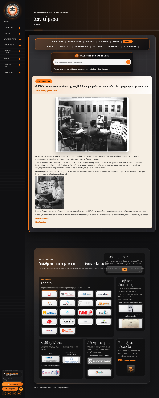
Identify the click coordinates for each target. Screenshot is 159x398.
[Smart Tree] (85, 321)
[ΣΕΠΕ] (50, 359)
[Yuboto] (67, 330)
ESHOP (6, 58)
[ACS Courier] (67, 294)
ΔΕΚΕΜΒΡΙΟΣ (130, 47)
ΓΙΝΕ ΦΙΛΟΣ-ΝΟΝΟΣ (8, 52)
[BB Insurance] (85, 294)
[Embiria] (49, 303)
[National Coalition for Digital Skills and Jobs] (50, 373)
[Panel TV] (85, 312)
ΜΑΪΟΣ (116, 42)
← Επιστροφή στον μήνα (46, 91)
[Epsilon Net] (67, 303)
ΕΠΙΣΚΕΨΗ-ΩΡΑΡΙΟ (7, 65)
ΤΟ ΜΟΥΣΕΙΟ (8, 27)
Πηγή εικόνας (41, 222)
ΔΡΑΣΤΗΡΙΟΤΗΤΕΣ (9, 39)
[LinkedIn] (9, 393)
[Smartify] (67, 321)
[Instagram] (14, 393)
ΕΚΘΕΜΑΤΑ (7, 33)
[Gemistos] (85, 303)
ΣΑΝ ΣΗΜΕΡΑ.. (9, 72)
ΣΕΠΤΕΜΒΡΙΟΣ (81, 47)
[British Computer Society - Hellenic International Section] (130, 323)
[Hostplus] (103, 303)
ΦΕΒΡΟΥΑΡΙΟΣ (74, 42)
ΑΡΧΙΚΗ (6, 22)
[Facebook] (4, 393)
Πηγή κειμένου (41, 218)
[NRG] (67, 312)
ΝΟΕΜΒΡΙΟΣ (113, 47)
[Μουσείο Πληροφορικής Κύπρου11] (99, 361)
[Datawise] (103, 294)
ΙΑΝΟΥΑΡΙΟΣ (57, 42)
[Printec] (103, 312)
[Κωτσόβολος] (49, 294)
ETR (13, 389)
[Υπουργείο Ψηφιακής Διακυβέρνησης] (71, 360)
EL (6, 389)
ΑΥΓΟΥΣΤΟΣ (64, 47)
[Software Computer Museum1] (99, 373)
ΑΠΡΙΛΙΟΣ (103, 42)
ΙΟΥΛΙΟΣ (51, 47)
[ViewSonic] (49, 330)
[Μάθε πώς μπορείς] (131, 369)
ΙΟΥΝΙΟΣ (128, 42)
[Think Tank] (103, 321)
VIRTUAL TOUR (9, 45)
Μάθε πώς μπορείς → (128, 360)
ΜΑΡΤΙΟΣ (90, 42)
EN (10, 389)
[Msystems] (49, 312)
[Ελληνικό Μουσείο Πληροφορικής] (12, 11)
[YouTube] (19, 393)
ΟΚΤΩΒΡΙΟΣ (98, 47)
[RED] (49, 321)
